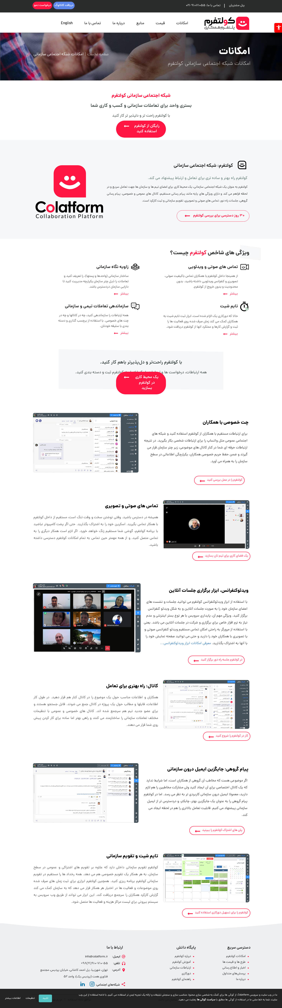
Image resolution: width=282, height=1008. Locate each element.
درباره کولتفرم (183, 956)
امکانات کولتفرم (236, 956)
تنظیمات (30, 998)
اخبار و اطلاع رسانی (234, 968)
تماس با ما (92, 23)
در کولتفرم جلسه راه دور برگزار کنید (221, 660)
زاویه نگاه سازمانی (112, 267)
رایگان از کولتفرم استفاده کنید (146, 129)
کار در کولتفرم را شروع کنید (232, 736)
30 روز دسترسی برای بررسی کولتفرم (218, 215)
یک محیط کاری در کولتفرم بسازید (146, 383)
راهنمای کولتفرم (181, 979)
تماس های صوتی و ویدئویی (213, 267)
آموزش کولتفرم (181, 962)
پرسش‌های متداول (234, 974)
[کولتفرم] (226, 23)
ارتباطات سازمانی (180, 968)
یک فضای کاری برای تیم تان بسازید (226, 556)
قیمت (160, 23)
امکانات (182, 23)
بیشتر (234, 293)
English (67, 23)
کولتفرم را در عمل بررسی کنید (224, 480)
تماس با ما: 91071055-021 (203, 5)
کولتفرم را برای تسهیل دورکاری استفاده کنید (221, 913)
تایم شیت (229, 306)
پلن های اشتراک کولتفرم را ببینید (222, 830)
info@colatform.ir (96, 957)
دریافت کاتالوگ (64, 5)
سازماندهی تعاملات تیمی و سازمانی (97, 306)
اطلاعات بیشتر (13, 998)
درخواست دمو (42, 5)
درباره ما (118, 23)
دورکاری (186, 974)
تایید (45, 998)
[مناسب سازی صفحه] (278, 28)
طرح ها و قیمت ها (234, 962)
